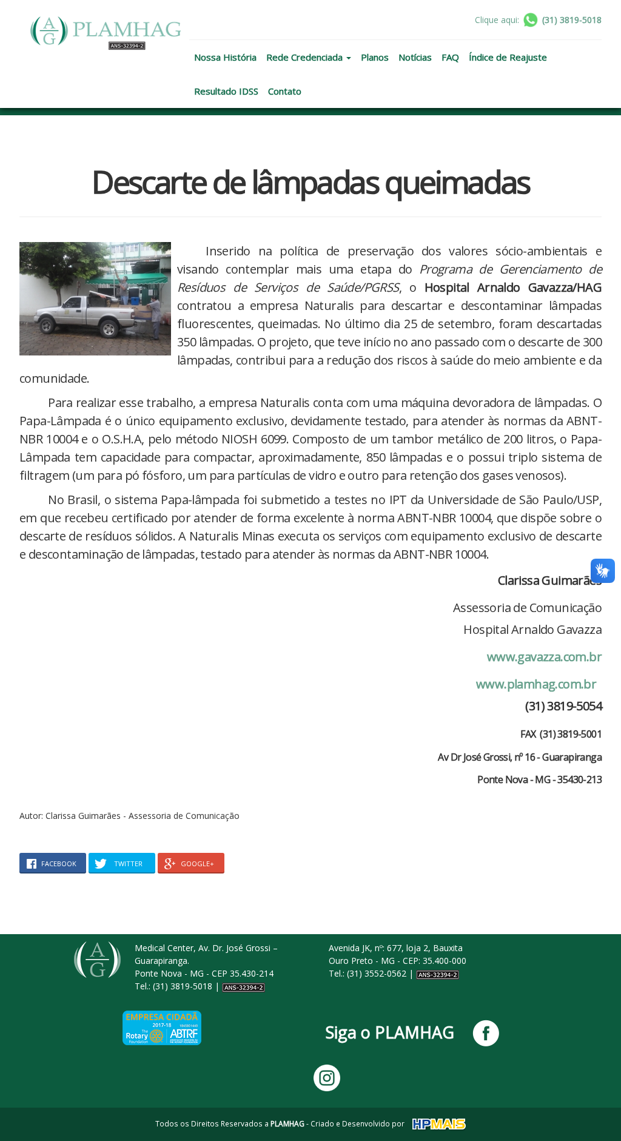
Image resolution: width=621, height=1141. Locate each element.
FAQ (450, 57)
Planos (375, 57)
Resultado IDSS (226, 91)
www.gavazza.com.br (544, 656)
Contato (284, 91)
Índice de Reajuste (508, 57)
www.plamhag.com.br (536, 684)
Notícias (415, 57)
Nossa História (225, 57)
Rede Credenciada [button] (305, 57)
